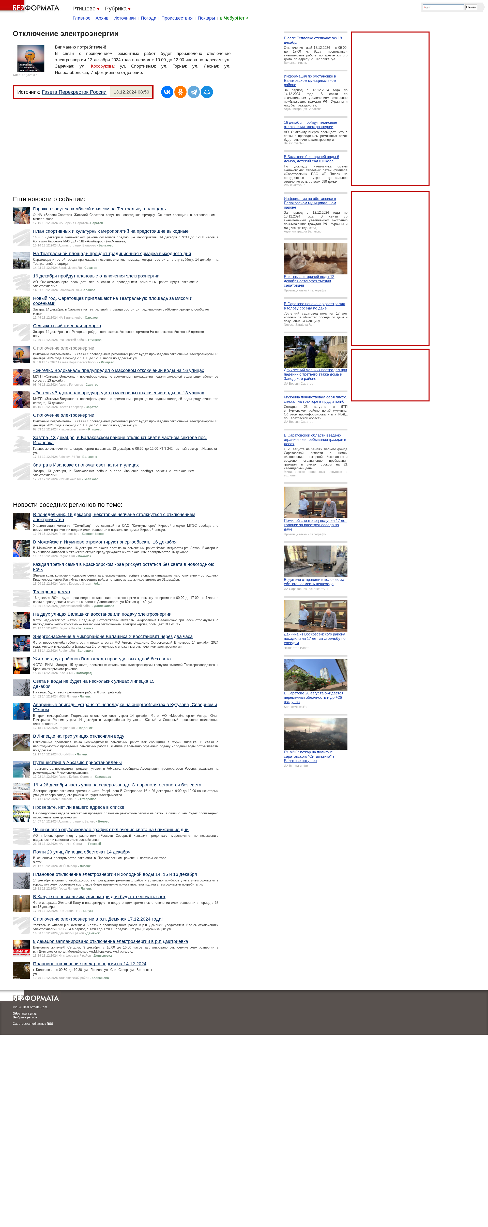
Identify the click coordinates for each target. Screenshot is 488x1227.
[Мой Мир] (207, 92)
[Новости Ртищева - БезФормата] (30, 6)
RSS (50, 1024)
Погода (148, 18)
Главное (81, 18)
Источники (125, 18)
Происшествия (177, 18)
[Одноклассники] (180, 92)
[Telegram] (194, 92)
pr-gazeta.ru (30, 75)
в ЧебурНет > (234, 18)
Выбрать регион (25, 1017)
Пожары (206, 18)
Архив (102, 18)
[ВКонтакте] (167, 92)
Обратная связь (25, 1013)
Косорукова (102, 66)
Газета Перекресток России (74, 92)
